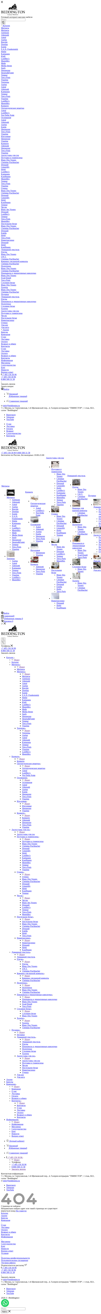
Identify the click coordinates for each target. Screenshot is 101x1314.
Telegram (10, 417)
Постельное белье (30, 921)
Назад (16, 660)
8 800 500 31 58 (8, 379)
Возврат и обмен (8, 1232)
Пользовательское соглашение (14, 1260)
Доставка (5, 1227)
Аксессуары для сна (26, 834)
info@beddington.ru (11, 405)
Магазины (5, 1241)
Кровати (20, 761)
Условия (4, 1253)
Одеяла (25, 877)
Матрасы (21, 669)
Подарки (21, 1035)
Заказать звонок (19, 1169)
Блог (3, 1246)
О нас (3, 1225)
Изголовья (26, 806)
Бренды (4, 1218)
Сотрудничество (8, 1244)
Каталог (15, 662)
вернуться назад (8, 1211)
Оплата (4, 1230)
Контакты (21, 1105)
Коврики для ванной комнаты (35, 978)
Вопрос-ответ (7, 1251)
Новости (5, 1248)
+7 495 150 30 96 (9, 374)
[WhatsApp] (5, 1306)
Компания (16, 1089)
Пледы (25, 964)
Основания (27, 782)
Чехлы (25, 900)
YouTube (10, 419)
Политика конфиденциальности (15, 1258)
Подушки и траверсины (33, 841)
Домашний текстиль (26, 957)
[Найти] (3, 22)
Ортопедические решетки (33, 768)
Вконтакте (11, 415)
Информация (17, 1124)
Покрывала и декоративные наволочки (39, 999)
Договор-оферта (8, 1263)
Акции (4, 1215)
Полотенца (27, 987)
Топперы (26, 733)
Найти (4, 1312)
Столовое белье (29, 1013)
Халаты (25, 1023)
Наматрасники (28, 943)
